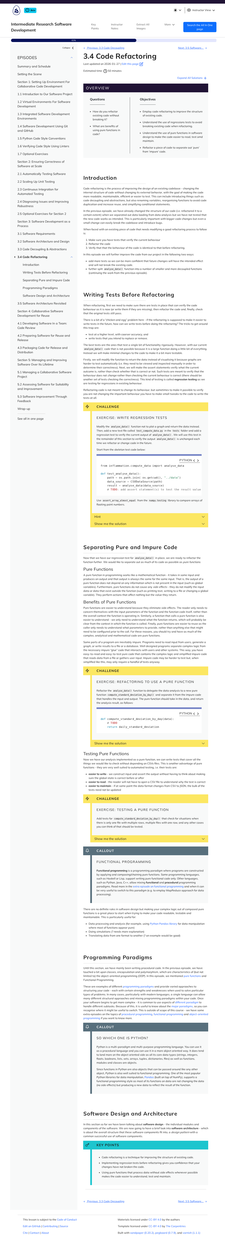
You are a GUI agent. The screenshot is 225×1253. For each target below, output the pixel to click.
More (168, 24)
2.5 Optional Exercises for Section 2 (41, 214)
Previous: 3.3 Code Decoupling (105, 47)
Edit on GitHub (32, 1226)
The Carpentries (176, 1226)
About (45, 1232)
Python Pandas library (163, 923)
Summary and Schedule (34, 66)
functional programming (168, 1014)
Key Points (95, 26)
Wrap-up (23, 409)
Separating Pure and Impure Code (46, 280)
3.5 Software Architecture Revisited (41, 303)
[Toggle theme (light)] (177, 10)
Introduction (31, 265)
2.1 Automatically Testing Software (41, 174)
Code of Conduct (67, 1219)
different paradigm (186, 1002)
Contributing (50, 1226)
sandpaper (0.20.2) (142, 1232)
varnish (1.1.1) (191, 1232)
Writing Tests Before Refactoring (45, 272)
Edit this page (130, 63)
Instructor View (202, 10)
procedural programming (137, 1014)
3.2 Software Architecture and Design (43, 241)
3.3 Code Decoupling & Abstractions (42, 249)
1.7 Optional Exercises (32, 154)
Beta (32, 10)
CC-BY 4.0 (155, 1219)
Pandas (149, 1077)
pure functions (192, 976)
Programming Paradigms (40, 288)
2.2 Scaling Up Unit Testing (36, 181)
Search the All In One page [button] (200, 27)
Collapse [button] (66, 47)
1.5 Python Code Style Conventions (41, 138)
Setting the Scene (29, 74)
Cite (25, 1232)
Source (64, 1226)
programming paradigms (138, 986)
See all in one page (30, 419)
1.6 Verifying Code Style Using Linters (43, 146)
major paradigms (182, 1006)
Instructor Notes (117, 26)
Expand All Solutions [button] (190, 77)
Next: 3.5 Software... (191, 47)
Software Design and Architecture (46, 296)
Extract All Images (143, 26)
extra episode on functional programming (158, 886)
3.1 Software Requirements (36, 234)
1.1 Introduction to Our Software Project (44, 94)
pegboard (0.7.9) (165, 1232)
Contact (34, 1232)
